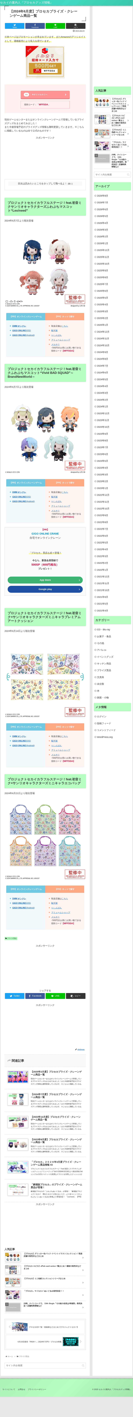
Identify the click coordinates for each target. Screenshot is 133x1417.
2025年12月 (103, 250)
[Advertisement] (45, 158)
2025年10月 (103, 263)
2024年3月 (102, 393)
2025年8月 (102, 277)
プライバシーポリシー (37, 1389)
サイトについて (8, 1389)
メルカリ (55, 344)
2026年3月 (102, 229)
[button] (83, 1365)
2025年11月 (103, 257)
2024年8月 (102, 359)
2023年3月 (102, 474)
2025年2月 (102, 318)
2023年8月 (102, 440)
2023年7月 (102, 447)
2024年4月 (102, 386)
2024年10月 (103, 345)
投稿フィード (104, 723)
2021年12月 (103, 576)
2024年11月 (103, 338)
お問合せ (21, 1389)
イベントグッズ (105, 657)
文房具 (100, 677)
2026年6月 (102, 209)
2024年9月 (102, 352)
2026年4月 (102, 223)
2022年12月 (103, 495)
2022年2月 (102, 563)
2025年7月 (102, 284)
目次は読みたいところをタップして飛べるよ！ (42, 183)
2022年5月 (102, 542)
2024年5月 (102, 379)
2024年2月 (102, 400)
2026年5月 (102, 216)
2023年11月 (103, 420)
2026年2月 (102, 236)
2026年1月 (102, 243)
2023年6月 (102, 454)
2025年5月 (102, 297)
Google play (45, 589)
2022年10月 (103, 508)
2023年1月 (102, 488)
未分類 (100, 684)
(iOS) (21, 330)
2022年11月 (103, 502)
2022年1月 (102, 570)
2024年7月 (102, 366)
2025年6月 (102, 291)
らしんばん (56, 335)
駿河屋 (54, 330)
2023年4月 (102, 468)
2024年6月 (102, 372)
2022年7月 (102, 529)
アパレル (101, 650)
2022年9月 (102, 515)
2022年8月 (102, 522)
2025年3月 (102, 311)
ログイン (101, 716)
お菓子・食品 (104, 636)
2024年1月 (102, 406)
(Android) (23, 335)
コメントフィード (106, 730)
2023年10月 (103, 427)
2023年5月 (102, 461)
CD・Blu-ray (103, 629)
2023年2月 (102, 481)
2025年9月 (102, 270)
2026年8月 (102, 195)
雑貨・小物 (103, 697)
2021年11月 (103, 583)
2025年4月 (102, 304)
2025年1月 (102, 325)
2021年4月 (102, 610)
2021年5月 (102, 603)
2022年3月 (102, 556)
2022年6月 (102, 536)
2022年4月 (102, 549)
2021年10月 (103, 590)
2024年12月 (103, 331)
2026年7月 (102, 202)
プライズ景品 (11, 938)
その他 (100, 643)
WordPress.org (105, 737)
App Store (45, 580)
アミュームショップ (60, 340)
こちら (65, 326)
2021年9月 (102, 597)
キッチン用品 (104, 663)
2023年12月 (103, 413)
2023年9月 (102, 434)
